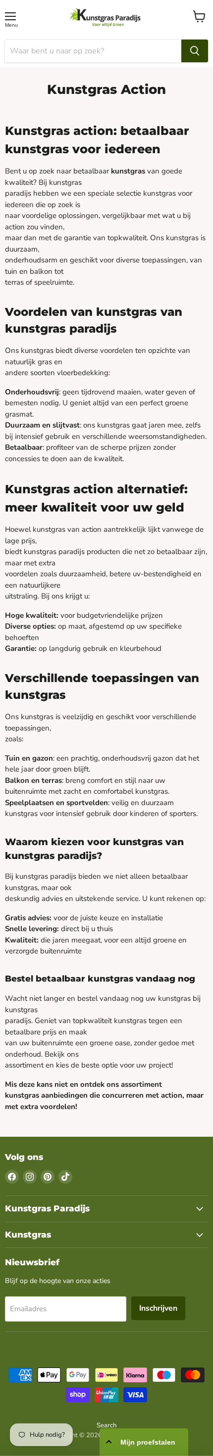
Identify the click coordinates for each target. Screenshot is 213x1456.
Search (106, 1425)
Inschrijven (158, 1308)
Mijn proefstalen (147, 1442)
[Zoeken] (194, 51)
